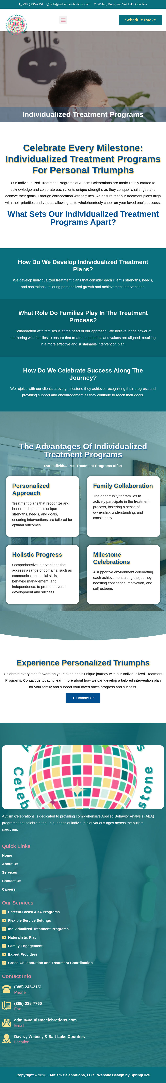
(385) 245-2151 (28, 987)
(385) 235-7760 (28, 1003)
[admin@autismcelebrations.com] (6, 1022)
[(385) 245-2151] (6, 989)
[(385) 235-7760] (6, 1005)
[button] (63, 20)
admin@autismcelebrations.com (45, 1020)
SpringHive (140, 1075)
